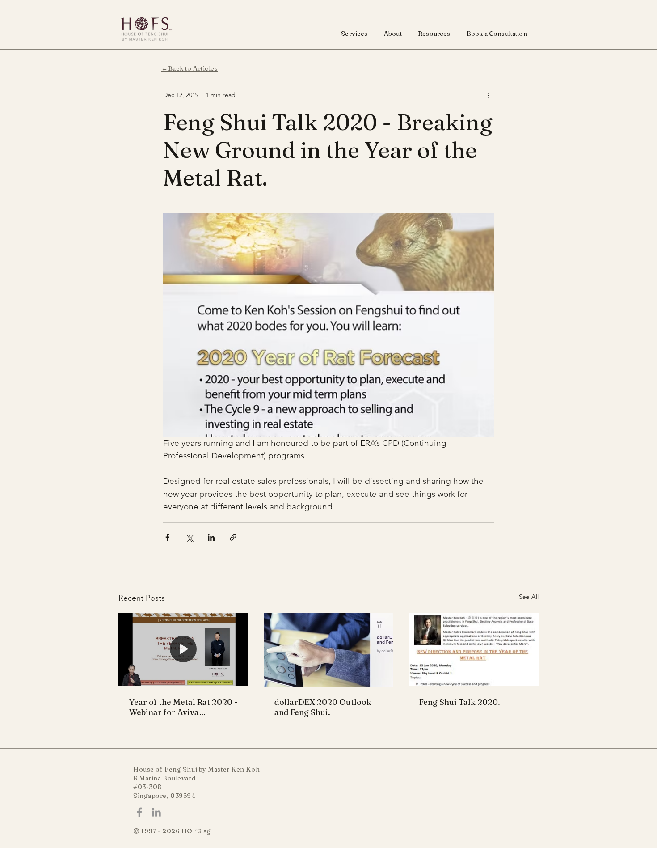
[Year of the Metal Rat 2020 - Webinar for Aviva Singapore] (183, 649)
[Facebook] (139, 812)
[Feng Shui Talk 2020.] (474, 649)
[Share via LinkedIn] (211, 537)
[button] (354, 33)
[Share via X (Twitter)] (189, 537)
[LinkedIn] (156, 812)
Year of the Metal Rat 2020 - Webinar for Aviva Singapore (183, 707)
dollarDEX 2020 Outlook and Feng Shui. (322, 707)
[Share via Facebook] (167, 537)
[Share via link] (233, 537)
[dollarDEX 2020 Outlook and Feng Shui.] (329, 650)
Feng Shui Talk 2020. (459, 702)
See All (529, 597)
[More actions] (488, 94)
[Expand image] (328, 325)
